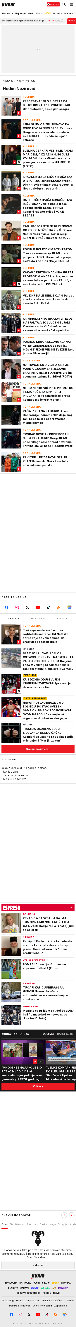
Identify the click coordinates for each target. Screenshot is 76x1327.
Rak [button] (29, 1224)
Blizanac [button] (20, 1224)
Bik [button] (11, 1224)
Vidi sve (38, 1086)
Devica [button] (44, 1224)
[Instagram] (17, 607)
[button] (72, 1215)
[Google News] (69, 607)
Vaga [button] (53, 1224)
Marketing (8, 1300)
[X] (27, 607)
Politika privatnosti (19, 1305)
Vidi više (38, 1265)
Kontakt (20, 1300)
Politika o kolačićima (53, 1300)
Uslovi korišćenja (42, 1305)
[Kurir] (7, 4)
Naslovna (8, 80)
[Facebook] (6, 607)
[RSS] (59, 607)
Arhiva (70, 1300)
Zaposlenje (60, 1305)
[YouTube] (38, 607)
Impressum (33, 1300)
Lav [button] (36, 1224)
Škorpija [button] (62, 1224)
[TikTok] (48, 607)
